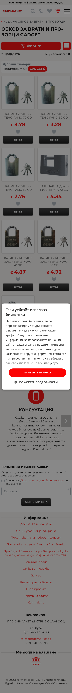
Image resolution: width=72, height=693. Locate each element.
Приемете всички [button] (37, 372)
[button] (36, 382)
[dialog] (36, 346)
